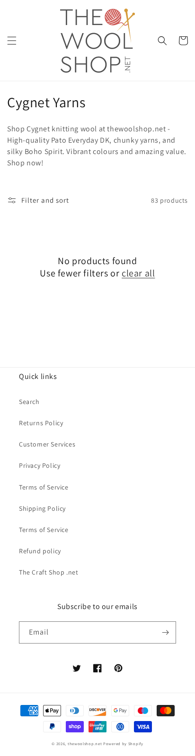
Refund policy (40, 551)
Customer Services (47, 444)
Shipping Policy (42, 508)
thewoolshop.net (85, 743)
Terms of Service (44, 487)
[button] (11, 40)
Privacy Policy (39, 465)
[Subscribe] (165, 632)
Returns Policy (41, 423)
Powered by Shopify (123, 743)
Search (29, 401)
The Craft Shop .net (48, 572)
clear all (138, 273)
